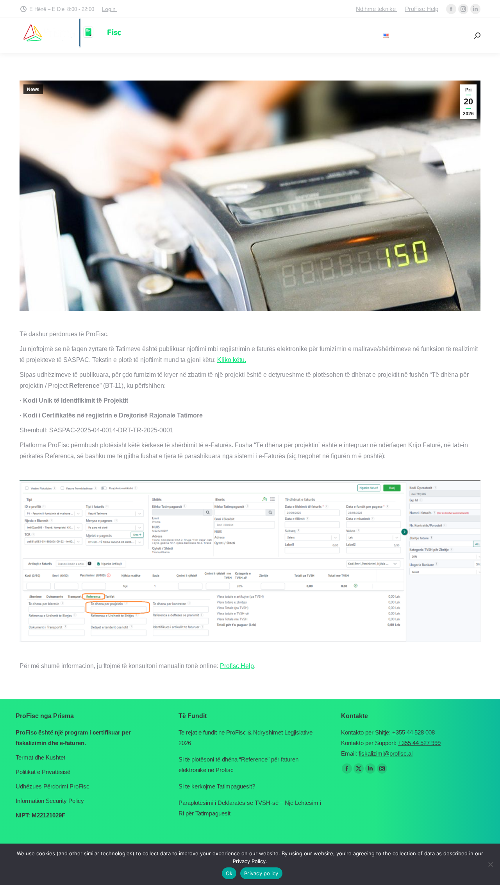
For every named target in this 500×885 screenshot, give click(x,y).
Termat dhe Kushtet (40, 757)
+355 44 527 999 (419, 743)
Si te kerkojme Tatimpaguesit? (217, 786)
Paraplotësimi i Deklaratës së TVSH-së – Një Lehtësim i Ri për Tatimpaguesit (250, 808)
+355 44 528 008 (413, 732)
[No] (490, 864)
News (33, 89)
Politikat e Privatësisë (43, 772)
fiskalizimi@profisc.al (385, 753)
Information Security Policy (50, 800)
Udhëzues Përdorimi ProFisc (52, 786)
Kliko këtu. (231, 360)
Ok (229, 873)
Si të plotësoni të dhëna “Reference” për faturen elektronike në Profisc (238, 764)
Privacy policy (261, 873)
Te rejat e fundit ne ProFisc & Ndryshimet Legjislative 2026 (245, 737)
